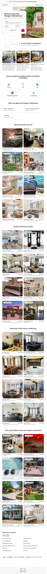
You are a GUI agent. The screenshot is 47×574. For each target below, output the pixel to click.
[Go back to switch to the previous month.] (6, 30)
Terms (25, 572)
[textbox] (9, 27)
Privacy (21, 572)
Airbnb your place (39, 4)
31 (8, 46)
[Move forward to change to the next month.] (19, 30)
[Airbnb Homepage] (5, 5)
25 (10, 44)
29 (19, 44)
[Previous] (21, 48)
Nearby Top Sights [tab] (5, 534)
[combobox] (14, 23)
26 (12, 44)
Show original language (32, 1)
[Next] (25, 48)
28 (17, 44)
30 (6, 46)
